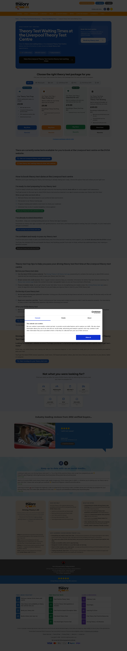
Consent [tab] (37, 318)
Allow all (88, 337)
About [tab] (89, 318)
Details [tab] (63, 318)
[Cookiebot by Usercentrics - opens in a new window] (92, 312)
